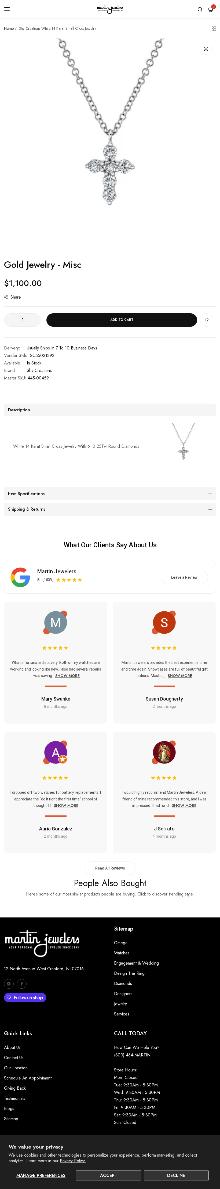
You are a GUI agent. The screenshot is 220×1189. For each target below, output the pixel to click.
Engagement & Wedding (136, 963)
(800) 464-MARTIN (132, 1055)
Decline (176, 1175)
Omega (120, 943)
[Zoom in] (206, 49)
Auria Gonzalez (55, 828)
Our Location (16, 1068)
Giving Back (15, 1088)
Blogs (9, 1108)
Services (121, 1014)
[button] (206, 320)
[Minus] (11, 320)
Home (9, 28)
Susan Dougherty (164, 699)
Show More (67, 675)
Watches (122, 953)
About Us (12, 1047)
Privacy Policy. (73, 1161)
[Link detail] (9, 984)
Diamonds (123, 983)
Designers (123, 994)
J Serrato (164, 828)
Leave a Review (184, 577)
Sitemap (11, 1119)
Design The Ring (129, 973)
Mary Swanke (55, 699)
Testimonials (14, 1098)
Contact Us (14, 1058)
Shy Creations (39, 370)
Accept (108, 1175)
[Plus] (34, 320)
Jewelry (120, 1004)
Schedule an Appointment (28, 1078)
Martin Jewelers (56, 571)
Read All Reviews (110, 868)
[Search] (200, 9)
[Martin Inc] (110, 9)
